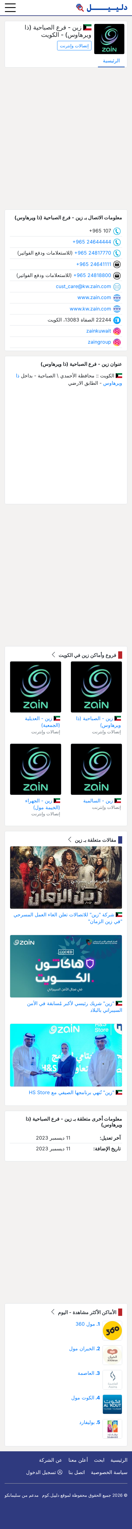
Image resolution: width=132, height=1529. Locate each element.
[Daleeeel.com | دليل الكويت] (101, 7)
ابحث (99, 1460)
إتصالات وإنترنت (74, 45)
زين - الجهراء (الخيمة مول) (42, 804)
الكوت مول (85, 1397)
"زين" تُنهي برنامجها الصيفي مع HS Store (72, 1092)
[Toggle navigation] (10, 7)
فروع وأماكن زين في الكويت (86, 655)
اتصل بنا (76, 1472)
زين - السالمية (99, 801)
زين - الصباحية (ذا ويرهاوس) (98, 721)
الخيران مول (84, 1348)
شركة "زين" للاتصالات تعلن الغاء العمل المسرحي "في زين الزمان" (68, 917)
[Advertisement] (66, 138)
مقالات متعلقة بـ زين (95, 840)
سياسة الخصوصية (109, 1472)
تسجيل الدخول (41, 1472)
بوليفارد (89, 1422)
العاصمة (89, 1373)
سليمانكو (13, 1495)
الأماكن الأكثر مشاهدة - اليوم (86, 1312)
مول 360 (88, 1324)
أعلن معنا (78, 1460)
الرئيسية (111, 60)
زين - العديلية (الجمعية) (42, 721)
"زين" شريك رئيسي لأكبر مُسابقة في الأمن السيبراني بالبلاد (74, 1006)
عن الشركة (50, 1460)
